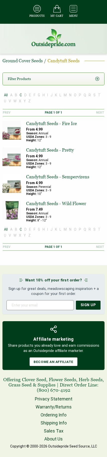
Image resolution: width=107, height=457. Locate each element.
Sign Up (88, 305)
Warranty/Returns (54, 406)
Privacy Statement (53, 398)
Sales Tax (53, 430)
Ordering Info (53, 414)
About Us (53, 438)
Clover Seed (34, 379)
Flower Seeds (62, 379)
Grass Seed (20, 384)
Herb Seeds (91, 379)
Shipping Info (54, 422)
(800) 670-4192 (53, 390)
